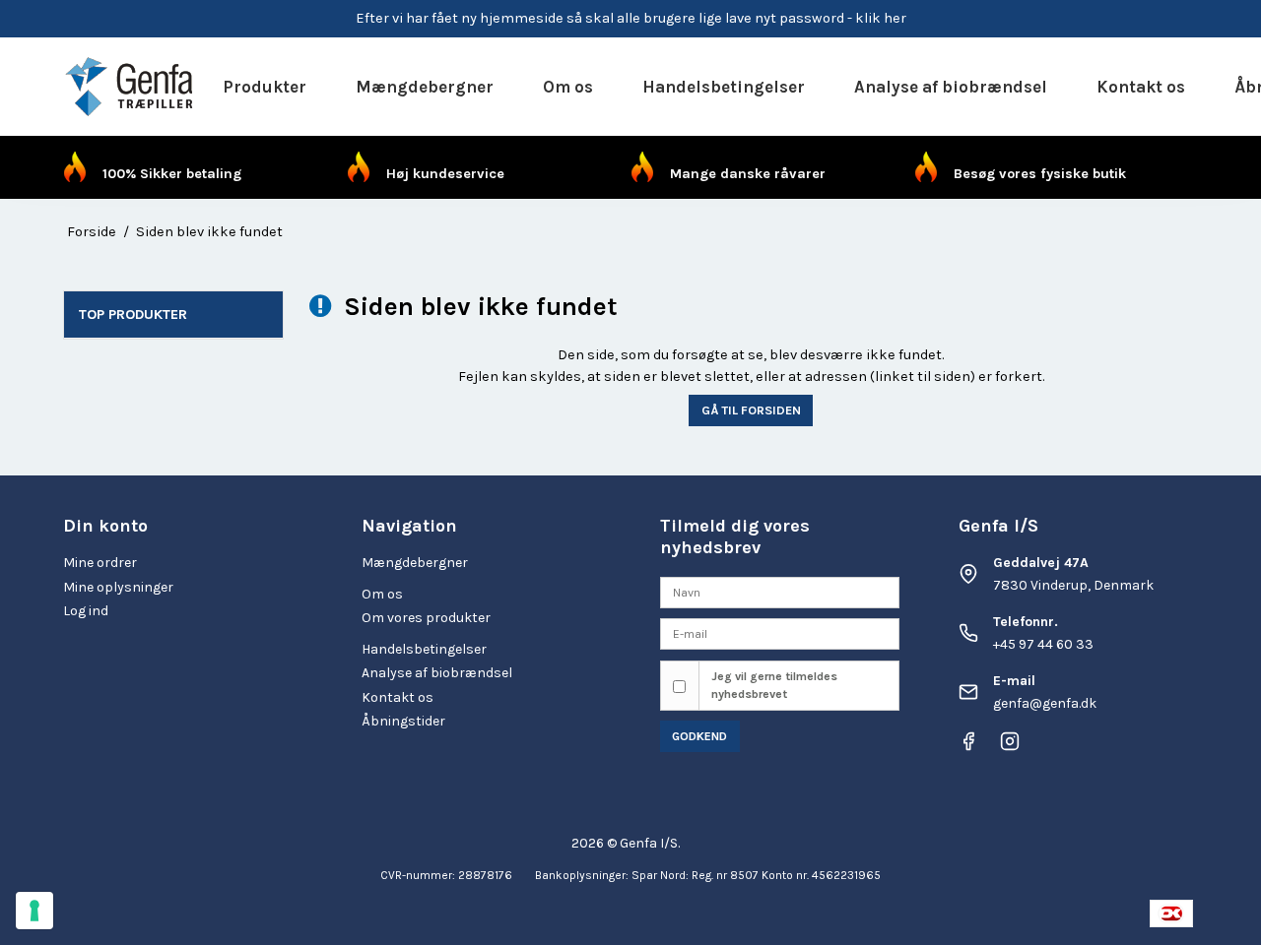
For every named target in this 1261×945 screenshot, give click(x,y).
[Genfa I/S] (130, 86)
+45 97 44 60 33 (1043, 644)
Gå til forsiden (751, 410)
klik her (880, 18)
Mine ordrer (100, 562)
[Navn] (779, 591)
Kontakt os (1140, 86)
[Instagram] (1010, 746)
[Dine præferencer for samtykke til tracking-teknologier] (34, 910)
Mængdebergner (425, 86)
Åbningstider (403, 721)
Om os (568, 86)
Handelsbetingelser (723, 86)
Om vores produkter (426, 617)
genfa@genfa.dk (1044, 703)
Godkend (699, 736)
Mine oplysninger (118, 587)
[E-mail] (779, 633)
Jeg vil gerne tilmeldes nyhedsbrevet (774, 685)
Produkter (264, 86)
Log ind (85, 610)
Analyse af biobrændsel (950, 86)
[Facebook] (968, 746)
